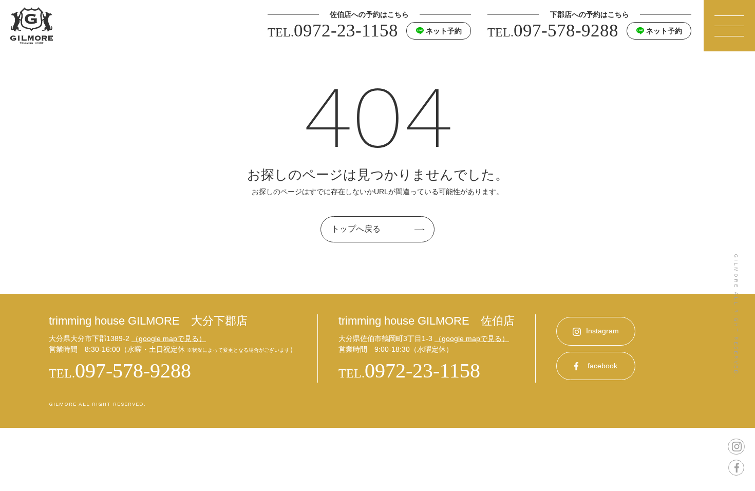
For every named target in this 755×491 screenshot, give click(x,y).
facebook (602, 366)
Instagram (602, 331)
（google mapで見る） (168, 338)
